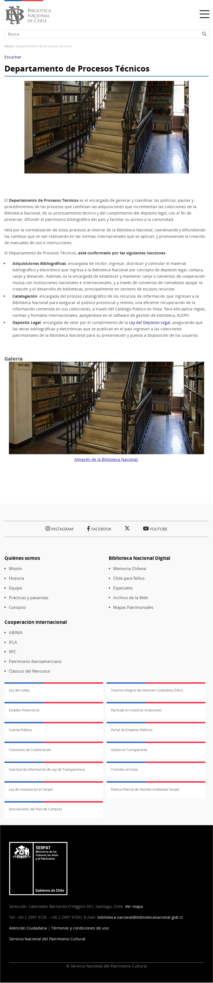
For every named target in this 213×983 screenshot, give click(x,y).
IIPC (12, 651)
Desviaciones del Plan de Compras (35, 809)
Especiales (123, 588)
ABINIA (15, 632)
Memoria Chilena (129, 568)
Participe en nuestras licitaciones (136, 710)
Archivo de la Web (130, 597)
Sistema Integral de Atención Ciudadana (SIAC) (147, 690)
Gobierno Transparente (129, 750)
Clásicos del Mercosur (29, 671)
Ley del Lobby (19, 690)
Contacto (17, 607)
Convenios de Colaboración (30, 750)
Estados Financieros (24, 710)
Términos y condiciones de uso (80, 928)
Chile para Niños (128, 578)
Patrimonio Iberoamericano (35, 661)
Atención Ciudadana (28, 928)
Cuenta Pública (20, 730)
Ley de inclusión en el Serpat (31, 789)
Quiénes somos (22, 558)
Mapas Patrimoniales (133, 607)
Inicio (8, 46)
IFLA (13, 642)
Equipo (15, 588)
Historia (16, 578)
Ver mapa (134, 906)
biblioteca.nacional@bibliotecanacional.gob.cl (140, 917)
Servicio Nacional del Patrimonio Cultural (47, 938)
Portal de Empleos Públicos (132, 730)
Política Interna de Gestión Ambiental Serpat (145, 789)
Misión (15, 568)
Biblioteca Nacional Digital (139, 558)
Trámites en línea (124, 769)
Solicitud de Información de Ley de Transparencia (47, 769)
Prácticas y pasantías (28, 597)
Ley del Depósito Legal (149, 322)
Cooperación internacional (35, 622)
